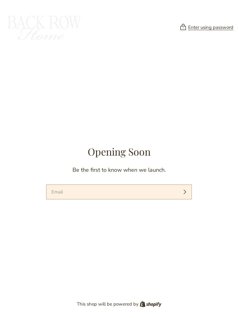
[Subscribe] (184, 191)
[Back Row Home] (43, 27)
